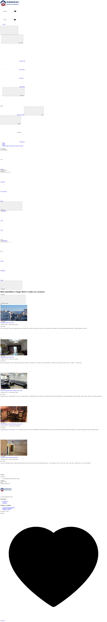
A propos (4, 502)
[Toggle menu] (9, 30)
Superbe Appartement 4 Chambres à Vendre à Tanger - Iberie (11, 423)
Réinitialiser (4, 210)
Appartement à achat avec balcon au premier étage (9, 457)
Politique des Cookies (6, 509)
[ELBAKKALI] (9, 5)
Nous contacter (5, 501)
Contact (4, 24)
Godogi (3, 620)
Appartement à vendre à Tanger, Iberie (7, 322)
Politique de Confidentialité (7, 508)
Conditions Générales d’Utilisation (9, 507)
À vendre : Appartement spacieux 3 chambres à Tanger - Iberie (11, 390)
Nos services (5, 503)
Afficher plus (3, 209)
